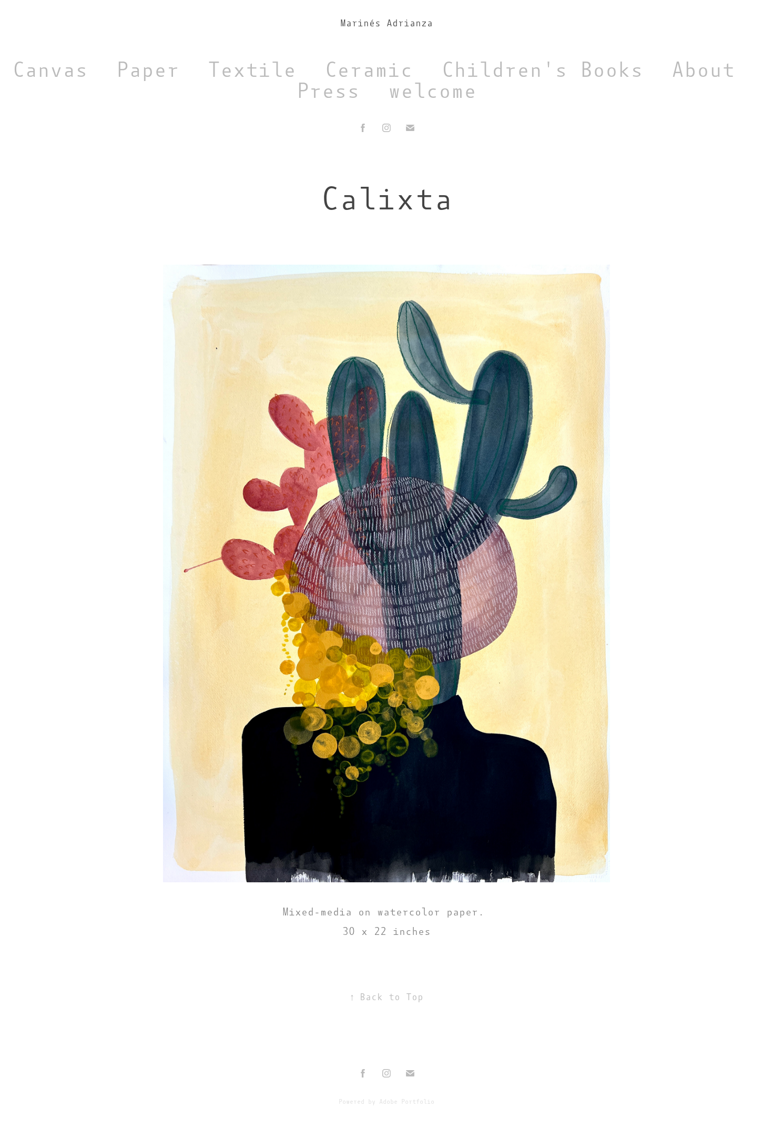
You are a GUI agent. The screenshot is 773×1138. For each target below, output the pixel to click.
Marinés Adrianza (386, 23)
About (703, 70)
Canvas (50, 70)
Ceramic (368, 70)
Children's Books (542, 70)
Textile (252, 70)
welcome (432, 91)
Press (328, 91)
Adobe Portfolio (406, 1101)
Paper (147, 70)
